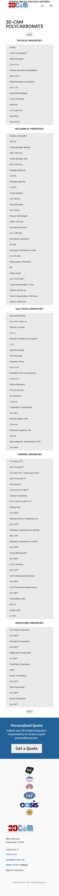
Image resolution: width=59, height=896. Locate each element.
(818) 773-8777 (13, 865)
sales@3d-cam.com (15, 859)
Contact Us (11, 854)
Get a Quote (27, 748)
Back (29, 34)
